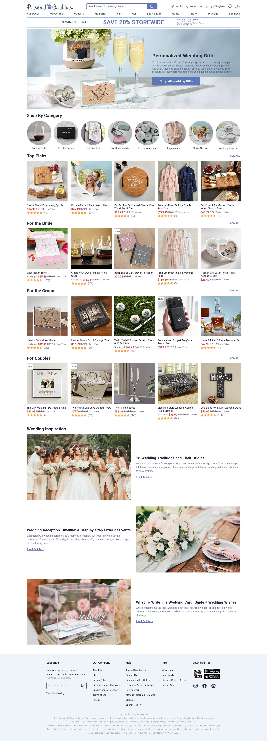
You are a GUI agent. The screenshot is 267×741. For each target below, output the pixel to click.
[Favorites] (230, 6)
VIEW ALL (235, 156)
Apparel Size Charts (136, 670)
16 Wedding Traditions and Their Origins (170, 458)
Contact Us (131, 675)
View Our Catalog (55, 693)
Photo (193, 13)
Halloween (33, 13)
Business (234, 13)
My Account (168, 670)
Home (175, 13)
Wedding (79, 13)
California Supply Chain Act (106, 685)
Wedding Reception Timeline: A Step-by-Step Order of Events (79, 530)
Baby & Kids (154, 13)
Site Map (130, 700)
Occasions (56, 13)
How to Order (132, 690)
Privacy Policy (99, 680)
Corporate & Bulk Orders (138, 680)
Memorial (100, 13)
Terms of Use (99, 695)
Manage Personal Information (140, 695)
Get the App (168, 685)
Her (134, 13)
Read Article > (144, 477)
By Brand (213, 13)
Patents (97, 700)
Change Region (133, 705)
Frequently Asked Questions (140, 685)
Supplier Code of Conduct (105, 690)
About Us (97, 670)
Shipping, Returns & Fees (174, 680)
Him (119, 13)
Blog (95, 675)
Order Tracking (169, 675)
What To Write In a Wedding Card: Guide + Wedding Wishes (186, 602)
